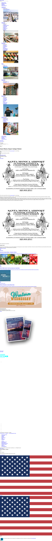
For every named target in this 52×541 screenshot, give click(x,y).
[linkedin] (2, 428)
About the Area (4, 7)
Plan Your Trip (3, 95)
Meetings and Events (4, 434)
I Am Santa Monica (4, 444)
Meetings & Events (4, 5)
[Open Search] (3, 141)
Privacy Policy (2, 448)
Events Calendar (12, 195)
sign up (1, 311)
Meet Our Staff (3, 442)
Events (2, 63)
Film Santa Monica (4, 3)
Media (2, 438)
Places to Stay (3, 79)
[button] (26, 516)
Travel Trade (3, 4)
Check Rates (4, 82)
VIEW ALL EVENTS (3, 248)
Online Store (3, 445)
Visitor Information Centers (12, 433)
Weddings (3, 137)
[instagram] (2, 425)
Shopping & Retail (4, 117)
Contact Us (6, 433)
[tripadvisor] (2, 431)
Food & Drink (3, 43)
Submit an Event (4, 2)
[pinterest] (2, 429)
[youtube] (2, 426)
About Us (3, 441)
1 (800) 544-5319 (2, 433)
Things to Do (3, 22)
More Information (33, 538)
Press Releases (3, 437)
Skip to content (2, 0)
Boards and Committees (5, 443)
